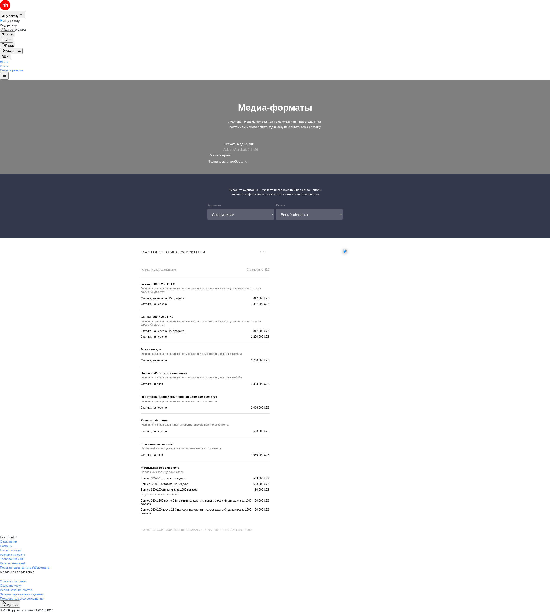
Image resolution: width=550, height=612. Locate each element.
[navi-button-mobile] (4, 76)
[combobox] (10, 604)
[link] (7, 45)
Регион (280, 205)
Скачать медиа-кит (238, 144)
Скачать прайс (220, 155)
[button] (4, 61)
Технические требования (228, 161)
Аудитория (214, 205)
